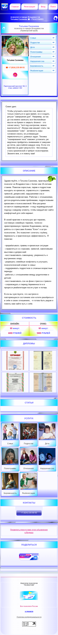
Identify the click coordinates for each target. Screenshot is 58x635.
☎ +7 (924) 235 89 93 (15, 67)
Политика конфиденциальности (29, 617)
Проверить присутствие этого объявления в (29, 531)
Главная (15, 7)
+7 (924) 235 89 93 (29, 513)
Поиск (53, 7)
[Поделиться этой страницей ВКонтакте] (29, 556)
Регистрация (29, 7)
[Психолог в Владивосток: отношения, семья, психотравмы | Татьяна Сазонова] (15, 46)
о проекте (29, 611)
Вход (43, 7)
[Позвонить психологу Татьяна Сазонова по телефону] (15, 75)
